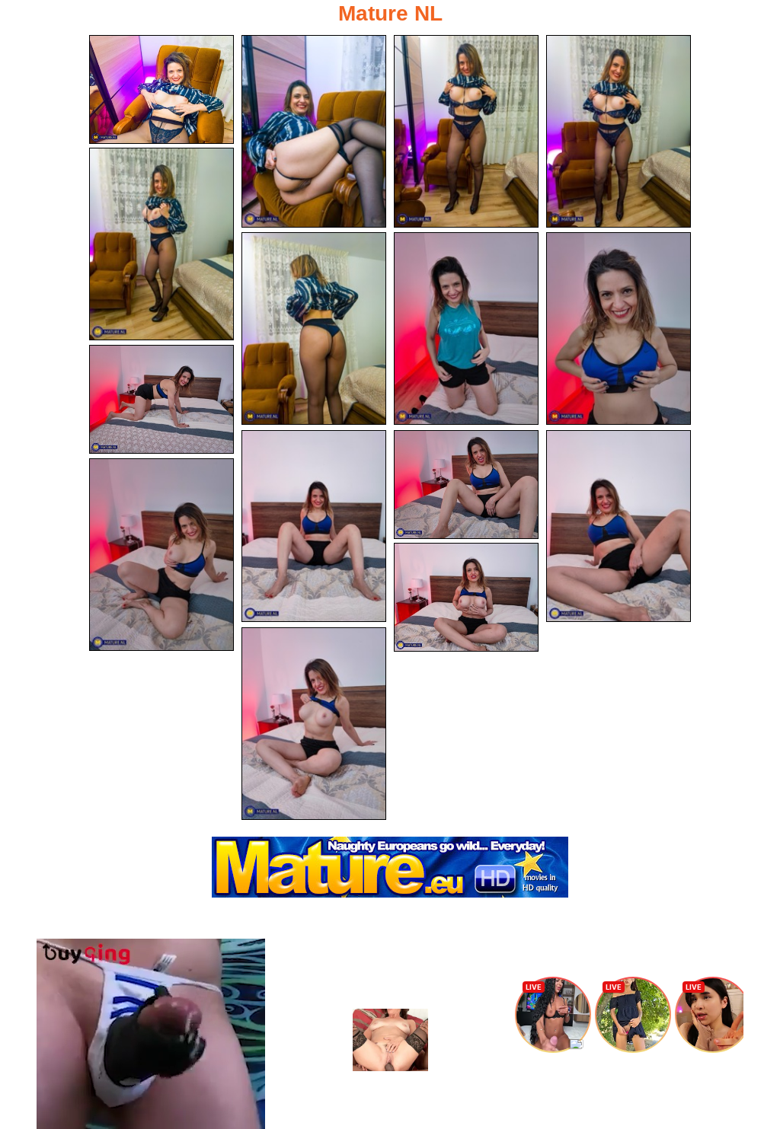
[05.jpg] (161, 244)
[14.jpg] (466, 597)
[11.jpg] (466, 484)
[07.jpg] (466, 328)
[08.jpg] (618, 328)
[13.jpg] (161, 554)
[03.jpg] (466, 131)
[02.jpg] (313, 131)
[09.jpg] (161, 399)
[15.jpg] (313, 723)
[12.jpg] (618, 526)
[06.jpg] (313, 328)
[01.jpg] (161, 89)
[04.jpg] (618, 131)
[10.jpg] (313, 526)
